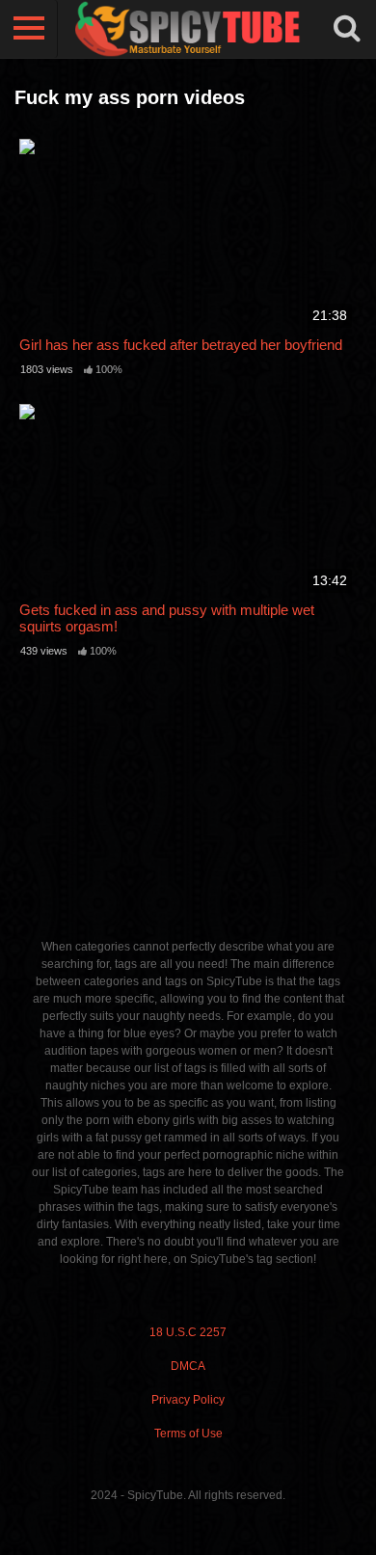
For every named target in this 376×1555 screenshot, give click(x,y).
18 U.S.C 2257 (188, 1332)
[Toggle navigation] (29, 29)
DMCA (188, 1366)
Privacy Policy (188, 1400)
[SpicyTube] (188, 29)
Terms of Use (188, 1433)
